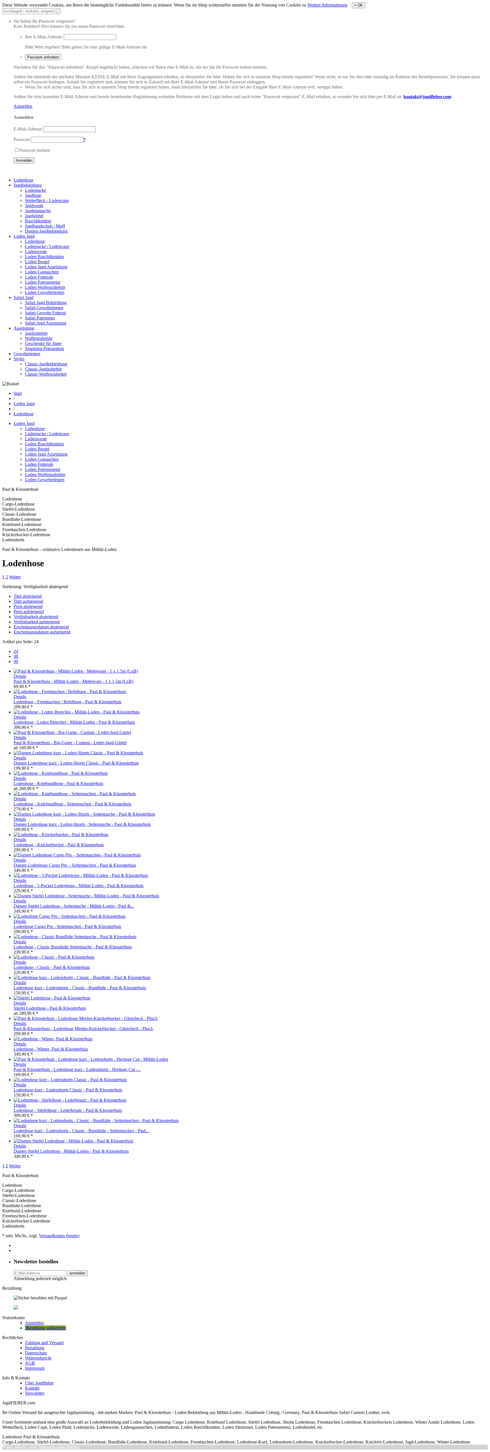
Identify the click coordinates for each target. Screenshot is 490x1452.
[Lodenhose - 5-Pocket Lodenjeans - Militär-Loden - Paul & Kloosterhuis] (81, 875)
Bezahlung (34, 1347)
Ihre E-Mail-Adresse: (44, 36)
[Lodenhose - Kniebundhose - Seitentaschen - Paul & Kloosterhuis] (75, 793)
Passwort (22, 139)
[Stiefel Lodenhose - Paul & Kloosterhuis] (52, 998)
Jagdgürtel (34, 215)
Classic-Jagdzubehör (43, 369)
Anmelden (23, 106)
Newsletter (34, 1393)
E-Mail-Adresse (28, 129)
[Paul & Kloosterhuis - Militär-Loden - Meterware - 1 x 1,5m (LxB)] (76, 671)
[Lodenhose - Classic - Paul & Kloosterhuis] (54, 957)
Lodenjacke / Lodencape (47, 246)
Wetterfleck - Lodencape (47, 200)
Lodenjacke (35, 190)
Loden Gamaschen (42, 272)
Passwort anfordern (43, 57)
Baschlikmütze (38, 220)
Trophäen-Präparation (44, 348)
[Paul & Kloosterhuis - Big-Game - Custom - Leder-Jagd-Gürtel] (72, 732)
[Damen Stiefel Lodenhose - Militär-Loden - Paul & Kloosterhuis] (73, 1141)
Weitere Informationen (327, 5)
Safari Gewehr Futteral (45, 312)
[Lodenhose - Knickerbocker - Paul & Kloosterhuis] (61, 834)
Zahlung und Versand (44, 1342)
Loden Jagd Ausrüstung (46, 266)
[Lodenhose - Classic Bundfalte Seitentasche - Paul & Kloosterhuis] (75, 936)
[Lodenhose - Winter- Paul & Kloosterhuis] (53, 1038)
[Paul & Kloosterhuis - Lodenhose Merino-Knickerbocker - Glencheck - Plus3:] (86, 1018)
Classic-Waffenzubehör (46, 374)
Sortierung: (12, 586)
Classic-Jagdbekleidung (46, 363)
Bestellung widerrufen (45, 1327)
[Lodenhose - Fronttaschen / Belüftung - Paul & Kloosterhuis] (70, 691)
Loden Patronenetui (42, 282)
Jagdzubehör (36, 333)
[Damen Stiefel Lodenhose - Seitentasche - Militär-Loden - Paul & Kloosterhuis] (86, 895)
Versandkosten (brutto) (59, 1235)
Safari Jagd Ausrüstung (45, 323)
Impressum (35, 1368)
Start (18, 393)
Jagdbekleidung (28, 185)
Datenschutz (36, 1352)
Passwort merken (34, 150)
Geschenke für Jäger (43, 343)
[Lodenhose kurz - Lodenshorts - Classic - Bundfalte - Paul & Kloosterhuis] (82, 977)
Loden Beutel (37, 261)
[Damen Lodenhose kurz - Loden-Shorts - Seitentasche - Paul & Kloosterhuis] (84, 814)
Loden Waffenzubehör (45, 287)
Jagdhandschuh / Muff (45, 226)
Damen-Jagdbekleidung (46, 231)
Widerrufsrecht (38, 1358)
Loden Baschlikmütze (44, 256)
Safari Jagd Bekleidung (46, 302)
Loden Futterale (39, 277)
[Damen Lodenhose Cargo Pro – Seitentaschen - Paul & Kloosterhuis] (77, 855)
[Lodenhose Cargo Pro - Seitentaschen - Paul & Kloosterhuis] (70, 916)
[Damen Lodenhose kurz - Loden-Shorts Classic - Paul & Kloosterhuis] (78, 752)
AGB (30, 1363)
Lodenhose (23, 180)
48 (16, 656)
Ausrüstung (24, 328)
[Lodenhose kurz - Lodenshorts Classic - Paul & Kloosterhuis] (70, 1079)
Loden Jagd (24, 236)
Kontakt (32, 1388)
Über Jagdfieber (39, 1383)
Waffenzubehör (38, 338)
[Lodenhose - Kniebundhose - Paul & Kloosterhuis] (61, 773)
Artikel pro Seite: (17, 641)
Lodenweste (36, 251)
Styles (19, 358)
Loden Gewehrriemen (44, 292)
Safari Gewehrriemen (44, 307)
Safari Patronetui (40, 317)
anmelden (77, 1273)
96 (16, 661)
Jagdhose (33, 195)
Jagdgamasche (38, 210)
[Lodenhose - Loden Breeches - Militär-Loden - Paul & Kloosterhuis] (77, 712)
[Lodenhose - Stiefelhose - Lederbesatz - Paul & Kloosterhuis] (70, 1100)
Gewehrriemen (27, 353)
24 (16, 651)
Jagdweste (34, 205)
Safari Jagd (23, 297)
